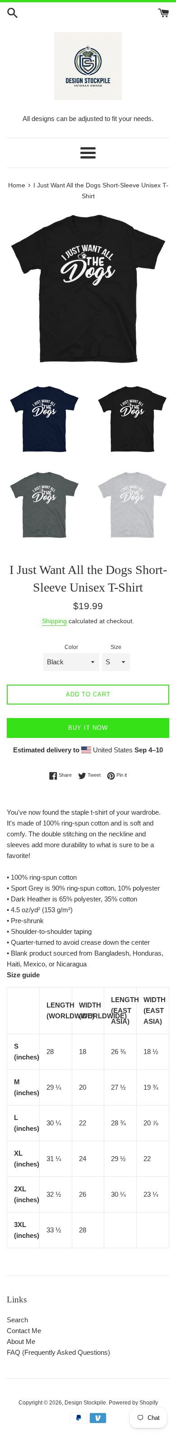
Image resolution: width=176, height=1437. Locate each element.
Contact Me (24, 1330)
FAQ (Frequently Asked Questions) (58, 1352)
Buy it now (88, 727)
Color (71, 647)
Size (116, 647)
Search (17, 1320)
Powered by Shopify (133, 1403)
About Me (21, 1341)
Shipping (54, 621)
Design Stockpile (85, 1403)
